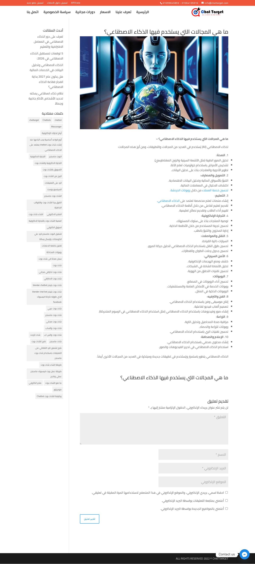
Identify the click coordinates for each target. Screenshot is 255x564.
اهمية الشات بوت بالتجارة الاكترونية (45, 221)
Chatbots (47, 120)
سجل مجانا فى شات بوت (50, 259)
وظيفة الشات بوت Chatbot (49, 396)
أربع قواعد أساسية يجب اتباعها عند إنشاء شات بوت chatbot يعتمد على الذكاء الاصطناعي (45, 144)
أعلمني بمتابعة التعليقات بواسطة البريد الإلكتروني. (193, 500)
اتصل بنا (33, 13)
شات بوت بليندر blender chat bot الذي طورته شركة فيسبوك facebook (47, 296)
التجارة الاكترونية (37, 156)
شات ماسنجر (56, 341)
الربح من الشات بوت (53, 176)
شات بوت (57, 265)
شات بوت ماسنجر (53, 315)
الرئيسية (142, 13)
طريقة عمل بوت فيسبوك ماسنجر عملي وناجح (46, 373)
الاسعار (105, 13)
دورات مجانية (85, 13)
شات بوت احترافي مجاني (50, 272)
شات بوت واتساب (53, 328)
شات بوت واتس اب (53, 335)
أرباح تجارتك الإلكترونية (52, 133)
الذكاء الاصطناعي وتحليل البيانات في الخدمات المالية (46, 67)
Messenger (56, 126)
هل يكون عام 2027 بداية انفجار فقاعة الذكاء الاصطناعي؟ (47, 81)
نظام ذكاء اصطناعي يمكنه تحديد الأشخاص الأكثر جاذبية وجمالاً (46, 98)
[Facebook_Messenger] (245, 554)
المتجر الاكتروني (54, 214)
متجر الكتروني (35, 383)
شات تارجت (35, 335)
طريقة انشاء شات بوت (51, 365)
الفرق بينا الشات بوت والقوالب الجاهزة (48, 205)
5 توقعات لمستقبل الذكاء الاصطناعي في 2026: (46, 55)
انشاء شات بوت (36, 214)
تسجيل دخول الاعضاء (57, 3)
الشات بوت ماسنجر (53, 196)
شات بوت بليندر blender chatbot (47, 285)
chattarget (34, 120)
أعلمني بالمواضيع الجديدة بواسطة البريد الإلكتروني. (192, 508)
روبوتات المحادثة (54, 252)
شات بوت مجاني (54, 321)
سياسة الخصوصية (57, 13)
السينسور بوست (54, 189)
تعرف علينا (123, 13)
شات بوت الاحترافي (53, 278)
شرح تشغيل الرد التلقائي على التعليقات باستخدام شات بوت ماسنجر (48, 353)
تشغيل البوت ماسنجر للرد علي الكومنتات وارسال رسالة (48, 236)
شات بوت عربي (55, 308)
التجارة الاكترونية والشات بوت (48, 163)
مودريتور (58, 389)
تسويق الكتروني (54, 227)
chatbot (58, 120)
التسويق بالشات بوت (52, 169)
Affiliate (75, 3)
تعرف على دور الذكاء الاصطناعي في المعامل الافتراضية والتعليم (48, 41)
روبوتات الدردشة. (180, 190)
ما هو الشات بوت (53, 383)
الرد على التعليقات (53, 183)
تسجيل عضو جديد (35, 3)
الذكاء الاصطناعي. (168, 200)
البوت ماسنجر (55, 156)
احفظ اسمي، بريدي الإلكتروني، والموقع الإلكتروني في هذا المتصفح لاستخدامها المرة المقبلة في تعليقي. (158, 492)
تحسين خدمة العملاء (215, 190)
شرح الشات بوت (39, 341)
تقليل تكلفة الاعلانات (52, 245)
